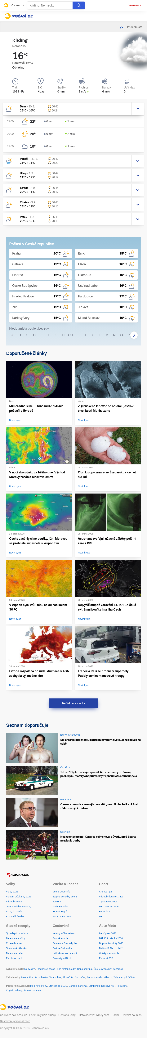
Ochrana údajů (67, 1015)
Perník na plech (14, 958)
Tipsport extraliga (108, 901)
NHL (101, 916)
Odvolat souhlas (131, 1015)
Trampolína (55, 977)
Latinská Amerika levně (65, 953)
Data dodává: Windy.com (94, 1015)
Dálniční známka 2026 (111, 938)
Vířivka (132, 977)
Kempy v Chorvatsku (63, 933)
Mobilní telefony (38, 986)
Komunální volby (15, 916)
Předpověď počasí (46, 969)
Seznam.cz (134, 5)
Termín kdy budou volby (18, 906)
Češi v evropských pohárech (108, 969)
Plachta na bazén (38, 977)
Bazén (24, 977)
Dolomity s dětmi (62, 958)
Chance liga (105, 891)
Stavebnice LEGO (58, 986)
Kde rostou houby (66, 969)
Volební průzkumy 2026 (18, 896)
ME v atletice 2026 (108, 906)
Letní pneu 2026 (107, 933)
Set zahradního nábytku (99, 977)
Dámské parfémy (78, 986)
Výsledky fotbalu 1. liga (111, 896)
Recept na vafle (14, 953)
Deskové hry (108, 986)
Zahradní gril (120, 977)
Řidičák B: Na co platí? (111, 948)
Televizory (121, 986)
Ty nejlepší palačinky (17, 933)
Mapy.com (29, 969)
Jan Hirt (57, 901)
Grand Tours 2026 (62, 916)
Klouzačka (79, 977)
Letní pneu (94, 986)
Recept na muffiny (15, 938)
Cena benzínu (84, 969)
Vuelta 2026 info (61, 891)
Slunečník (68, 977)
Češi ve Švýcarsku (62, 948)
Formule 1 (104, 911)
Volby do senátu (14, 911)
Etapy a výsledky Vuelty (65, 896)
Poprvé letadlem (61, 938)
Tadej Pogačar (60, 906)
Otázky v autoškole (109, 953)
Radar (115, 1015)
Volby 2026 (12, 891)
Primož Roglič (60, 911)
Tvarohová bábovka (16, 948)
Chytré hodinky (14, 990)
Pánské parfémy (32, 990)
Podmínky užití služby (42, 1015)
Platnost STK (106, 958)
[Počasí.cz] (19, 16)
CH (70, 335)
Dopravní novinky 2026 (111, 943)
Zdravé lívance (14, 943)
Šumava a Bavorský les (65, 943)
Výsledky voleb (14, 901)
